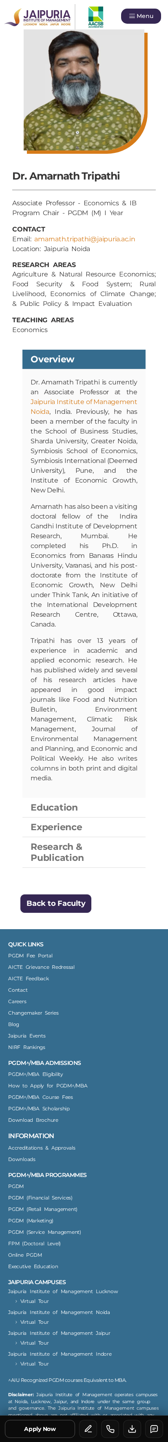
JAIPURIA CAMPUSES (37, 1282)
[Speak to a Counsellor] (88, 1429)
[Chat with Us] (154, 1429)
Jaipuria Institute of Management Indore (60, 1354)
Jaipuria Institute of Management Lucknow (63, 1291)
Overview (53, 359)
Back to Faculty (56, 903)
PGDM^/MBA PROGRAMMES (47, 1175)
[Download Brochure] (132, 1429)
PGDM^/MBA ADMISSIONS (44, 1063)
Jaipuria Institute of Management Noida (59, 1312)
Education (54, 807)
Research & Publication (57, 852)
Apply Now (40, 1429)
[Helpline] (110, 1429)
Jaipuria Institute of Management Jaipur (59, 1333)
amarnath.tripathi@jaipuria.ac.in (84, 239)
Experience (56, 827)
